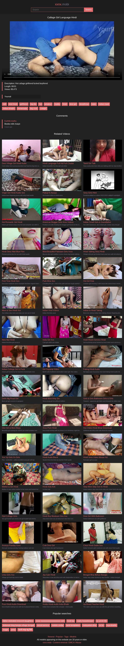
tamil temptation (73, 625)
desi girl (73, 104)
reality (57, 104)
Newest (51, 637)
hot (40, 104)
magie (5, 630)
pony (13, 630)
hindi (65, 104)
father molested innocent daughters (18, 621)
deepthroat (84, 104)
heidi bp (70, 621)
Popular (59, 637)
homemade (22, 108)
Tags (66, 637)
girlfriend (24, 104)
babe (94, 104)
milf (4, 104)
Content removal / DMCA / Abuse (67, 643)
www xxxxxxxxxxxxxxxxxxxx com (50, 621)
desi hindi (13, 104)
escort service (43, 625)
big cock (33, 108)
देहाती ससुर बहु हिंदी (25, 630)
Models (73, 637)
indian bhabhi (9, 108)
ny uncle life (101, 621)
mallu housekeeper (85, 621)
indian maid (104, 104)
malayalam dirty (89, 625)
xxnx (62, 4)
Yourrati (7, 97)
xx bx (101, 625)
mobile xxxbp (57, 625)
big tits (33, 104)
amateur (48, 104)
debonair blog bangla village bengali (18, 625)
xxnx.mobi (47, 643)
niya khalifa (111, 625)
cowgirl (43, 108)
